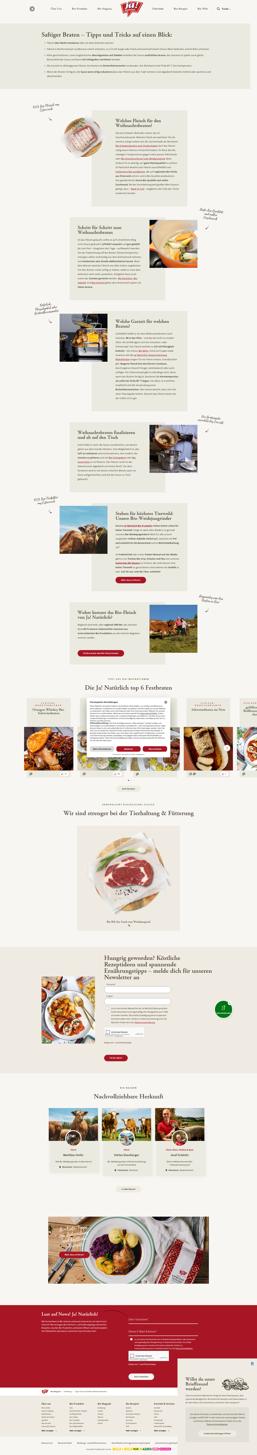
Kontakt (157, 1408)
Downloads (158, 1420)
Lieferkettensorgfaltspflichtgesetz (171, 1443)
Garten (100, 1411)
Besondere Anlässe (133, 1414)
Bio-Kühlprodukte (76, 1426)
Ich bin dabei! (116, 1058)
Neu (71, 1408)
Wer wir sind (46, 1423)
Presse (156, 1414)
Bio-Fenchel (97, 283)
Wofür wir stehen (48, 1417)
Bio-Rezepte (132, 1403)
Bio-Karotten (125, 278)
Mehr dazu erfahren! (130, 580)
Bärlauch (129, 1411)
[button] (56, 9)
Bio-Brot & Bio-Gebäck (78, 1411)
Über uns (46, 1403)
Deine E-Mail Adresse (142, 1331)
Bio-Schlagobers (117, 457)
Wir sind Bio (45, 1408)
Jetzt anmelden (141, 1377)
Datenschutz (47, 1443)
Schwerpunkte (103, 1420)
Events (100, 1423)
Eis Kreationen (131, 1423)
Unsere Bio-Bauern (48, 1426)
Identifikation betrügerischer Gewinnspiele (131, 1443)
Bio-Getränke (75, 1420)
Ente (127, 1426)
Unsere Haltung (47, 1411)
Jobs (155, 1417)
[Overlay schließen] (252, 1363)
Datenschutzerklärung (217, 1424)
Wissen (100, 1417)
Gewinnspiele (159, 1423)
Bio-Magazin (104, 1403)
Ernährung (101, 1408)
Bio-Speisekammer (77, 1423)
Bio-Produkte (77, 1403)
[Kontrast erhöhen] (32, 8)
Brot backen (130, 1417)
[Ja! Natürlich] (132, 10)
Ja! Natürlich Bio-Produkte (137, 525)
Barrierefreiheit (65, 1443)
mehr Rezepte (128, 789)
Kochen (100, 1414)
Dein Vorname (138, 1319)
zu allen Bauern (128, 1189)
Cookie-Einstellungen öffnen (217, 1433)
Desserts (129, 1420)
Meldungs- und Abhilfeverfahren (91, 1443)
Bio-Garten (74, 1417)
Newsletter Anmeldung (163, 1426)
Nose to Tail (137, 189)
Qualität (44, 1420)
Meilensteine (46, 1414)
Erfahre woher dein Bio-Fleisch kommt (100, 653)
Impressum (158, 1411)
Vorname (111, 984)
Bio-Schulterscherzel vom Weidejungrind (143, 159)
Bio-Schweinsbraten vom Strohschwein (137, 146)
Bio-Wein (143, 351)
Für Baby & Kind (75, 1414)
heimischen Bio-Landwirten (130, 172)
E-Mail (109, 996)
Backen (128, 1408)
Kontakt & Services (164, 1403)
